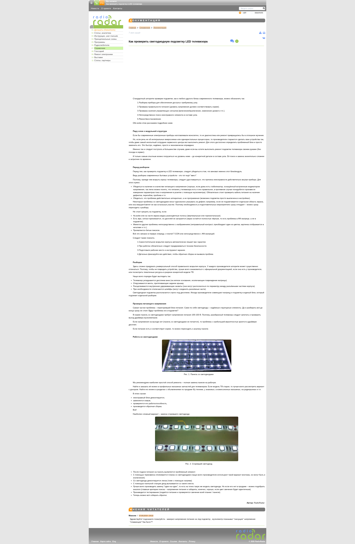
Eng (114, 541)
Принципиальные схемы (105, 39)
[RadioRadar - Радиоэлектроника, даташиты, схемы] (106, 20)
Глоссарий (99, 51)
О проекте (106, 8)
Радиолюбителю (101, 45)
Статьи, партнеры (102, 60)
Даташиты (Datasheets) (104, 30)
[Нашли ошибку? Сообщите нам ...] (260, 33)
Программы (99, 42)
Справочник (99, 48)
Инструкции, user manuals (106, 36)
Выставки (98, 57)
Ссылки (173, 541)
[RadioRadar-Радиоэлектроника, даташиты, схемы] (91, 2)
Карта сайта (105, 541)
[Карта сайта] (96, 2)
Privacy (192, 541)
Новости (95, 8)
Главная (132, 28)
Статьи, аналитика (102, 33)
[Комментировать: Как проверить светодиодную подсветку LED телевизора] (232, 41)
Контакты (117, 8)
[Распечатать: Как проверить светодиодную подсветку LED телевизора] (264, 33)
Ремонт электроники (103, 54)
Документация (159, 28)
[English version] (102, 2)
